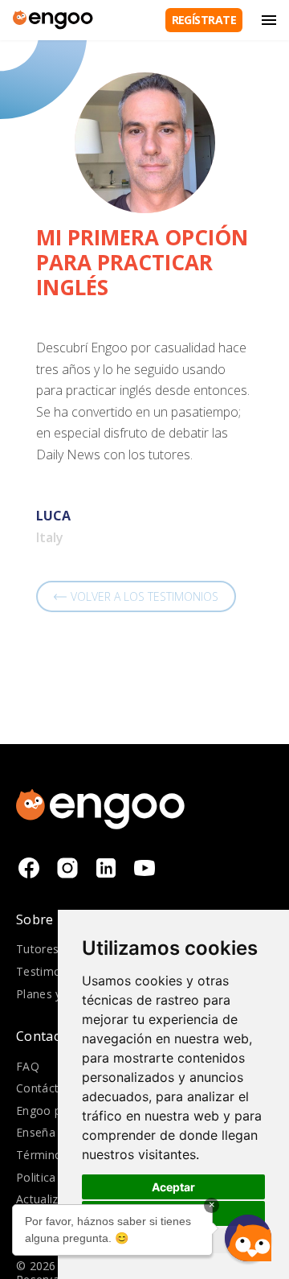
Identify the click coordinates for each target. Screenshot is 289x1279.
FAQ (27, 1066)
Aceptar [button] (173, 1187)
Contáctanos (51, 1088)
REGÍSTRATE (204, 19)
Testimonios (50, 971)
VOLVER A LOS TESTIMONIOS (144, 596)
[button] (248, 1238)
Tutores (37, 948)
